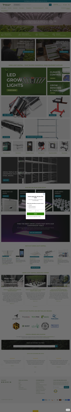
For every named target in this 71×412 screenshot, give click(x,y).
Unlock (35, 213)
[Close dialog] (44, 194)
